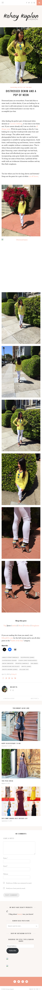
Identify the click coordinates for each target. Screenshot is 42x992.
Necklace (27, 625)
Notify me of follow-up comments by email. (19, 883)
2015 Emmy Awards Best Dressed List (15, 818)
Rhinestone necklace (10, 666)
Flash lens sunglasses (28, 660)
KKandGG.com (7, 638)
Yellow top (24, 669)
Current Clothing (16, 124)
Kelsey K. (14, 674)
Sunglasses (35, 625)
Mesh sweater (7, 663)
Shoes (21, 625)
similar (14, 625)
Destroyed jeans (27, 657)
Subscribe (12, 950)
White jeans (26, 666)
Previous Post (9, 698)
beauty (19, 914)
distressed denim (9, 660)
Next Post (34, 698)
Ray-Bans (34, 663)
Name (5, 858)
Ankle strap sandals (10, 657)
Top (4, 625)
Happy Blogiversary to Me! (11, 743)
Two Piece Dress (7, 781)
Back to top (34, 989)
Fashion (13, 87)
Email (5, 866)
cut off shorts (33, 176)
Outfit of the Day (25, 87)
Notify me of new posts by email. (15, 888)
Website (5, 874)
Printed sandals (22, 663)
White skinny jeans (9, 669)
